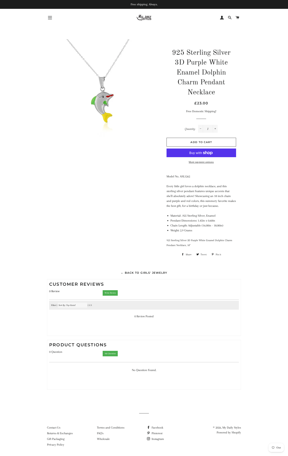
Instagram (157, 439)
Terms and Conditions (110, 427)
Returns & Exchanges (60, 433)
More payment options (201, 162)
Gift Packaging (55, 439)
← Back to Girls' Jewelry (144, 273)
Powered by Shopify (229, 432)
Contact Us (53, 427)
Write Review (110, 293)
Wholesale (103, 439)
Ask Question (110, 353)
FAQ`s (100, 433)
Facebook (157, 427)
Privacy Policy (55, 444)
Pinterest (156, 433)
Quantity (190, 129)
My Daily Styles (231, 427)
